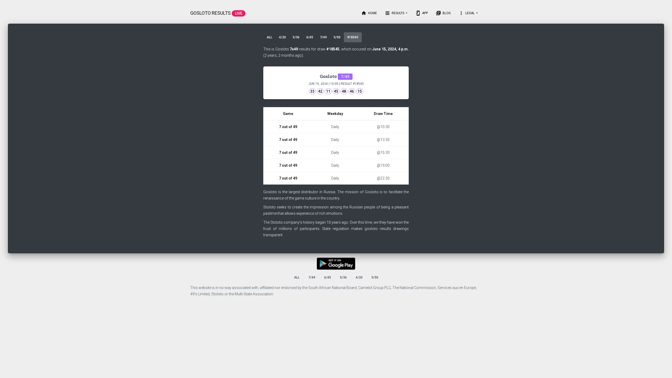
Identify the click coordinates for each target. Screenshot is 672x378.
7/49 (323, 37)
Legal (467, 13)
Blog (443, 13)
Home (369, 13)
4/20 (282, 37)
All (269, 37)
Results (395, 13)
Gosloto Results (216, 13)
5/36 (296, 37)
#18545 (352, 37)
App (421, 13)
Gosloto (334, 76)
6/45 (309, 37)
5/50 (337, 37)
